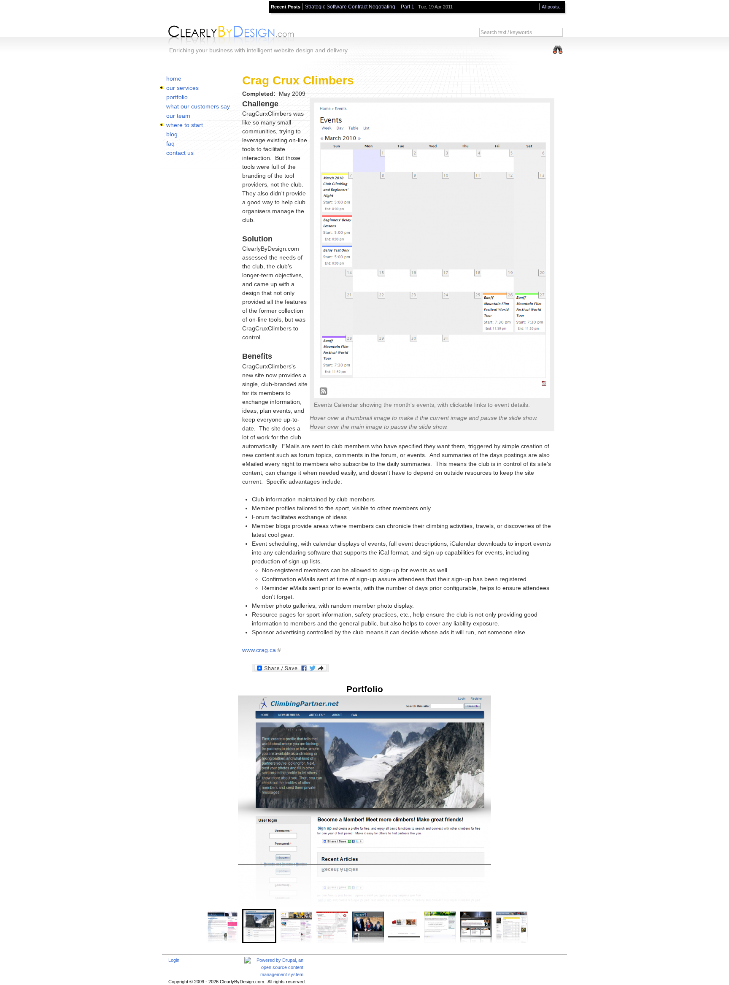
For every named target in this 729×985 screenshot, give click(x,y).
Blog (172, 134)
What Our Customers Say (198, 106)
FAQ (170, 143)
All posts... (552, 6)
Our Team (178, 115)
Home (173, 78)
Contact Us (180, 152)
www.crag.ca (259, 650)
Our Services (182, 87)
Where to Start (184, 125)
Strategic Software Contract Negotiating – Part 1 (359, 7)
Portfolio (177, 97)
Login (173, 960)
